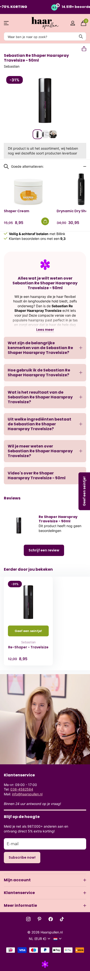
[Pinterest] (39, 919)
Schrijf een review (44, 550)
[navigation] (37, 134)
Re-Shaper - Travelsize (28, 647)
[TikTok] (62, 919)
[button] (82, 48)
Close (45, 880)
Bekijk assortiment (6, 23)
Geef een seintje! (28, 631)
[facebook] (50, 919)
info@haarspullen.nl (27, 794)
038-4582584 (21, 789)
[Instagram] (28, 919)
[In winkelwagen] (45, 221)
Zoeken (81, 36)
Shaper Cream (16, 211)
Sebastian (11, 66)
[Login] (72, 23)
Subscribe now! (22, 857)
